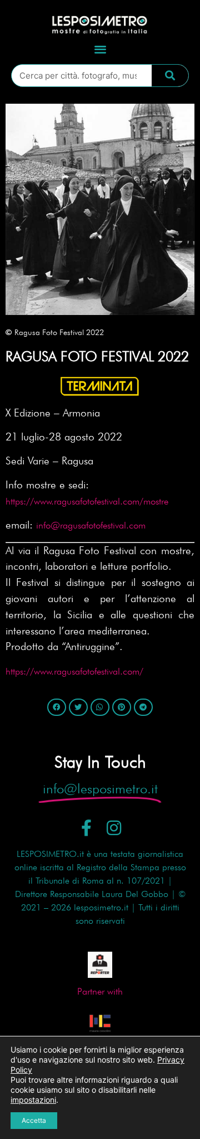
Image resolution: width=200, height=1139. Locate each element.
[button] (100, 49)
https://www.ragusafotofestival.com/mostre (87, 501)
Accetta (34, 1120)
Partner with (100, 991)
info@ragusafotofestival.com (91, 525)
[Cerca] (170, 75)
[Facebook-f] (86, 828)
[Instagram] (114, 828)
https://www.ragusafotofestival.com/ (74, 671)
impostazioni (33, 1099)
